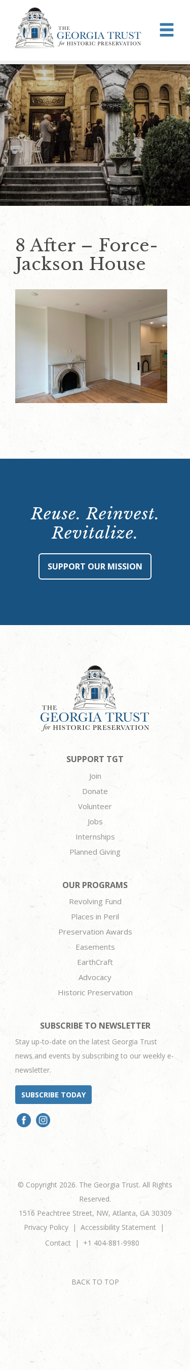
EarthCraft (95, 962)
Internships (95, 836)
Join (95, 776)
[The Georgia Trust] (78, 28)
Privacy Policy (46, 1227)
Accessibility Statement (118, 1227)
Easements (95, 947)
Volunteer (95, 806)
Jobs (95, 821)
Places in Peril (95, 916)
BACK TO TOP (95, 1282)
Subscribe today (53, 1094)
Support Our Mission (95, 566)
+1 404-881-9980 (111, 1243)
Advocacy (95, 977)
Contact (58, 1243)
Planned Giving (95, 852)
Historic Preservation (95, 992)
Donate (95, 791)
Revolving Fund (95, 901)
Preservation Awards (95, 931)
